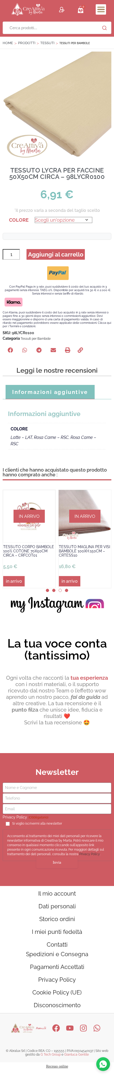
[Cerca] (104, 28)
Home (8, 43)
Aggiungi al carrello (55, 254)
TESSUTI (47, 43)
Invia (57, 862)
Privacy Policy (89, 854)
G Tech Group (51, 1054)
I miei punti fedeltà (57, 931)
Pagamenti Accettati (57, 966)
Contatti (57, 944)
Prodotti (26, 43)
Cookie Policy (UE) (57, 992)
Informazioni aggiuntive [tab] (50, 392)
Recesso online (57, 1066)
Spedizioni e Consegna (57, 954)
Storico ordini (57, 919)
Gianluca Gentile (76, 1054)
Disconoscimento (57, 1005)
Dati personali (57, 906)
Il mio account (57, 893)
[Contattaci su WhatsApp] (103, 1064)
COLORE (19, 220)
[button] (101, 9)
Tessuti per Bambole (36, 339)
